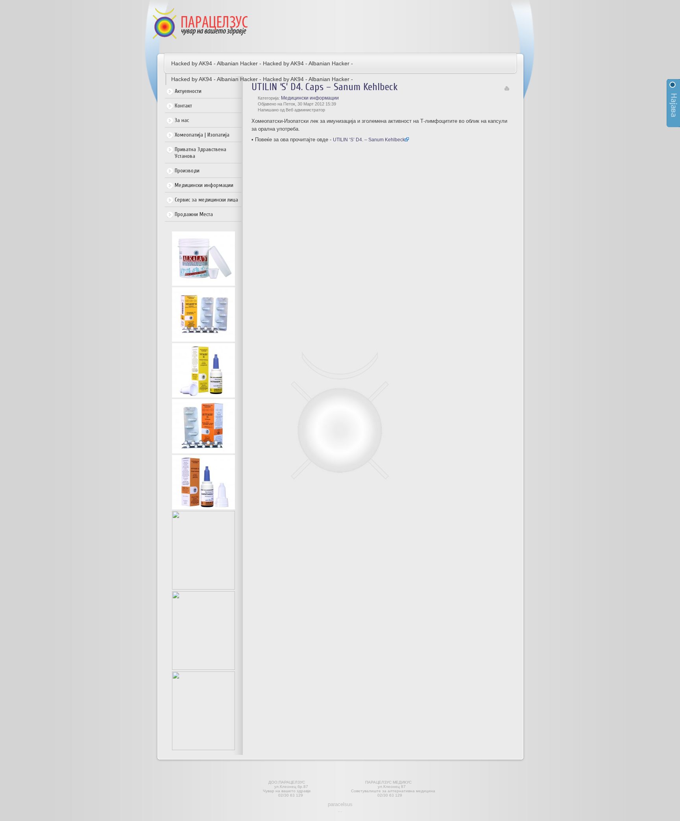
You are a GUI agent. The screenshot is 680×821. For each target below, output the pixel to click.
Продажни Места (194, 214)
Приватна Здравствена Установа (200, 152)
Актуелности (188, 91)
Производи (187, 170)
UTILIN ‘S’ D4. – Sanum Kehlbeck (369, 139)
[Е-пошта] (506, 89)
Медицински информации (204, 185)
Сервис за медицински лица (206, 199)
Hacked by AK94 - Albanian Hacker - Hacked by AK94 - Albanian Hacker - (262, 63)
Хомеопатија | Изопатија (202, 134)
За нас (182, 120)
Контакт (183, 105)
